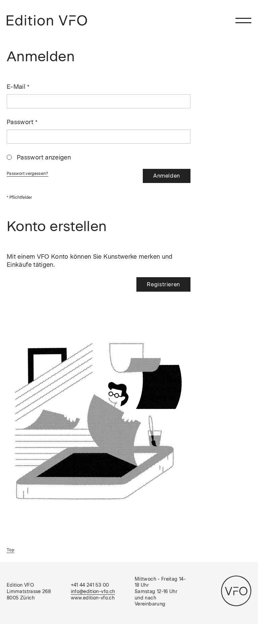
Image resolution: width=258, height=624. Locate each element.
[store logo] (47, 20)
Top (10, 550)
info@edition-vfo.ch (93, 591)
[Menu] (243, 20)
